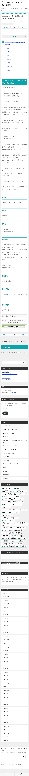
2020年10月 (6, 647)
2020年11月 (6, 643)
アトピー (13, 491)
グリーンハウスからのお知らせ (10, 445)
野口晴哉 (20, 543)
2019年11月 (6, 686)
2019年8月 (5, 697)
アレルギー (22, 491)
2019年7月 (5, 701)
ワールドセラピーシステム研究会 (11, 563)
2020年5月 (5, 665)
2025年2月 (5, 593)
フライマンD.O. (7, 515)
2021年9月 (5, 607)
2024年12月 (6, 596)
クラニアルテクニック (13, 499)
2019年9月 (5, 693)
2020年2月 (5, 675)
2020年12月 (6, 640)
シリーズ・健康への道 (8, 453)
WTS (5, 491)
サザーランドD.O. (18, 501)
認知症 (12, 543)
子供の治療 (7, 530)
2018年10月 (6, 733)
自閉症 (5, 541)
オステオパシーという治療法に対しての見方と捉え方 (15, 441)
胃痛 (15, 535)
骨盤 (25, 546)
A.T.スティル (7, 488)
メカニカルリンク (8, 520)
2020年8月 (5, 654)
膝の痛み (22, 538)
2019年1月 (5, 722)
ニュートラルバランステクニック (14, 510)
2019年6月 (5, 704)
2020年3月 (5, 672)
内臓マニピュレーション (17, 527)
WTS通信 (5, 436)
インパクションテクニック (15, 494)
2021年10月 (6, 604)
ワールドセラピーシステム (14, 524)
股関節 (11, 533)
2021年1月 (5, 636)
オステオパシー (11, 496)
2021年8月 (5, 611)
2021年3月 (5, 629)
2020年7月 (5, 658)
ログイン (17, 352)
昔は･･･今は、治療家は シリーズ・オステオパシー (8, 341)
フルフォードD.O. (10, 518)
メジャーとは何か (7, 460)
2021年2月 (5, 632)
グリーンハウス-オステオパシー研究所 (12, 552)
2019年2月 (5, 719)
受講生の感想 (6, 474)
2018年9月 (5, 737)
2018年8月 (5, 740)
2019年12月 (6, 683)
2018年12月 (6, 726)
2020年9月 (5, 650)
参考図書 (5, 471)
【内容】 (8, 55)
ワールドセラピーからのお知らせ (11, 463)
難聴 (4, 546)
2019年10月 (6, 690)
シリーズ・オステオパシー (9, 449)
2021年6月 (5, 618)
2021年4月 (5, 625)
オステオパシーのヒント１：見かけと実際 (21, 341)
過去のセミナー (7, 478)
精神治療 (18, 530)
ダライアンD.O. (6, 507)
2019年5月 (5, 708)
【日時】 (8, 48)
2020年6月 (5, 661)
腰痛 (14, 538)
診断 (5, 544)
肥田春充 (19, 533)
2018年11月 (6, 729)
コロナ (6, 502)
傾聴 (5, 528)
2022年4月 (5, 600)
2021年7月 (5, 614)
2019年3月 (5, 715)
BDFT (17, 488)
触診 (21, 541)
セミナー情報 (5, 24)
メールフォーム (11, 294)
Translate (13, 392)
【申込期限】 (9, 70)
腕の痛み (6, 538)
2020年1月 (5, 679)
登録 (5, 413)
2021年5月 (5, 622)
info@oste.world (6, 378)
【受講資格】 (9, 59)
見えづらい (13, 541)
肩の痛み (6, 536)
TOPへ (21, 774)
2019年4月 (5, 711)
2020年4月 (5, 668)
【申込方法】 (9, 66)
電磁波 (11, 546)
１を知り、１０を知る (8, 433)
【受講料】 (9, 62)
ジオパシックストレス (12, 504)
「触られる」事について (9, 426)
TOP (14, 748)
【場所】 (8, 51)
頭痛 (18, 546)
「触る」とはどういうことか (10, 429)
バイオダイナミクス (11, 512)
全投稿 (11, 24)
